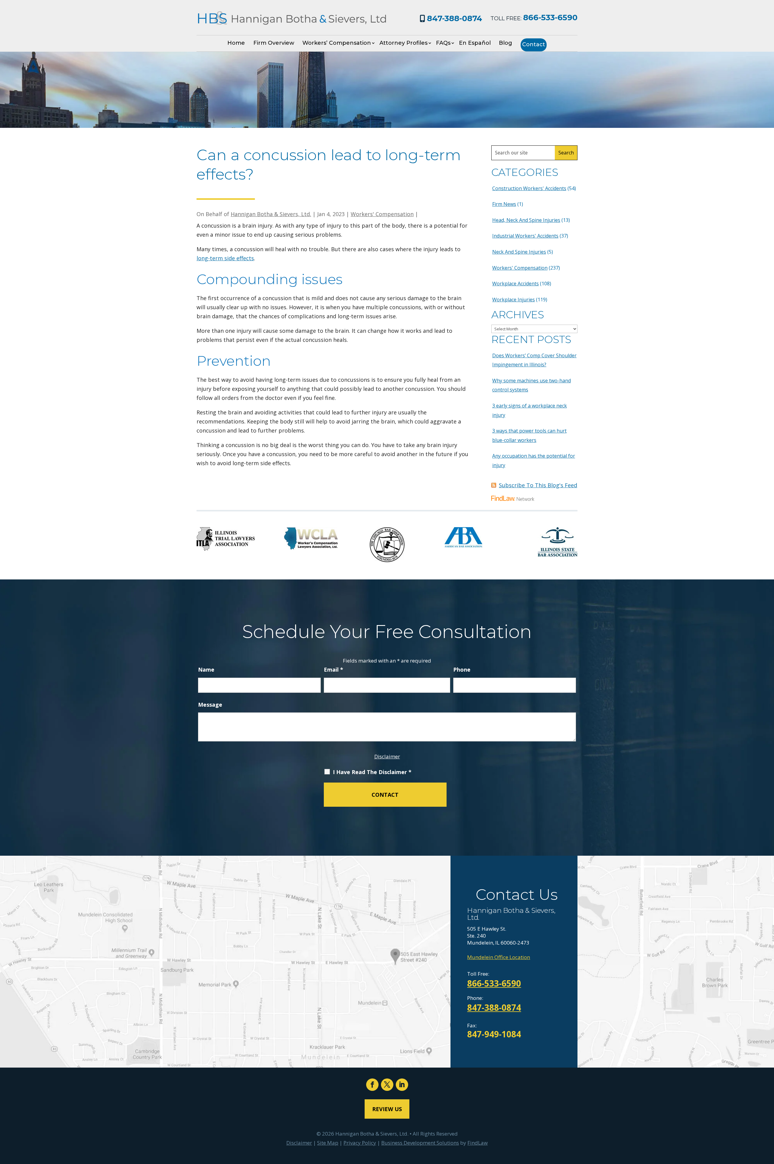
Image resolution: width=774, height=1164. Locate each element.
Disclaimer (387, 756)
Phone (461, 669)
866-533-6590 (550, 17)
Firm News (504, 204)
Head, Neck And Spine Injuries (526, 220)
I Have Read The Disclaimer (372, 772)
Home (236, 43)
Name (206, 669)
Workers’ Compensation (336, 43)
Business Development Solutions (420, 1142)
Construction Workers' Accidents (529, 188)
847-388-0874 (454, 18)
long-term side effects (225, 258)
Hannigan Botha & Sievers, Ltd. (271, 214)
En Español (475, 43)
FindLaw (477, 1142)
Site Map (327, 1142)
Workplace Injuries (513, 299)
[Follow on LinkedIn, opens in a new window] (402, 1084)
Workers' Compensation (382, 214)
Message (210, 704)
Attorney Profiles (403, 43)
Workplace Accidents (515, 283)
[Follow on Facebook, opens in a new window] (372, 1084)
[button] (768, 1120)
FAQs (443, 43)
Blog (505, 43)
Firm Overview (273, 43)
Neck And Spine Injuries (519, 251)
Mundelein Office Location (498, 957)
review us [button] (387, 1109)
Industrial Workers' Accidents (525, 235)
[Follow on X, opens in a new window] (387, 1084)
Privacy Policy (359, 1142)
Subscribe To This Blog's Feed (538, 485)
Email (333, 669)
